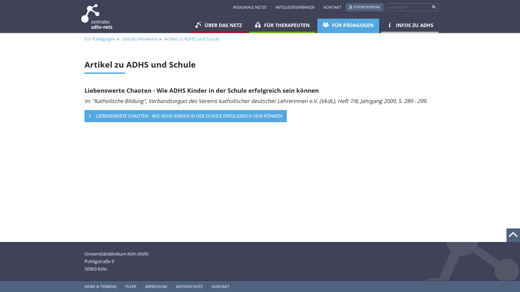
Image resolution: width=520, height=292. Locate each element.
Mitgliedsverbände (295, 7)
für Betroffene (367, 7)
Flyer (131, 286)
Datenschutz (189, 286)
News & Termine (100, 286)
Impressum (156, 286)
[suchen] (434, 7)
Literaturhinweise (140, 39)
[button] (218, 26)
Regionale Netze (250, 7)
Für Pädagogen (99, 39)
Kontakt (332, 7)
